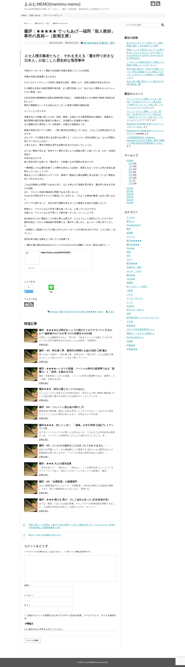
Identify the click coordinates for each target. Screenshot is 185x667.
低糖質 (129, 282)
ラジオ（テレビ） (135, 298)
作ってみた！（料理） (137, 286)
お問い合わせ (34, 15)
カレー (129, 259)
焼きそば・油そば (135, 310)
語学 (128, 314)
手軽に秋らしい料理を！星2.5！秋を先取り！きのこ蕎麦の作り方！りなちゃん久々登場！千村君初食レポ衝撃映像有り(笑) (72, 526)
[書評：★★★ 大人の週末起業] (31, 469)
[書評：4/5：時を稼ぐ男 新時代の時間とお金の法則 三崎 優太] (31, 356)
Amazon (54, 312)
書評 (61, 312)
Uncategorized (133, 225)
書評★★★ (131, 263)
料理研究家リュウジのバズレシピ (142, 317)
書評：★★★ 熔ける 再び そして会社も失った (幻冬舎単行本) (73, 499)
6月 (130, 169)
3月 (130, 178)
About (24, 15)
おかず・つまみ (134, 271)
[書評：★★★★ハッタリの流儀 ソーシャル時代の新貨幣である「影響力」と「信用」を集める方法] (31, 374)
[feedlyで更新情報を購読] (153, 3)
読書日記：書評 (107, 43)
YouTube (130, 279)
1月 (130, 183)
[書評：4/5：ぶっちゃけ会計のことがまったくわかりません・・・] (31, 451)
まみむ (111, 312)
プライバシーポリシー (52, 15)
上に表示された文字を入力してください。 (44, 629)
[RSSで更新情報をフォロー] (158, 3)
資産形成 (130, 325)
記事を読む (43, 344)
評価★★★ (131, 349)
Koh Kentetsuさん (135, 337)
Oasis (100, 312)
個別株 (129, 233)
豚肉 (128, 229)
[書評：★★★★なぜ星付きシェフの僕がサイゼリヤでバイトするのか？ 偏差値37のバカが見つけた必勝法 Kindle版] (31, 335)
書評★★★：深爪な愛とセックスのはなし (62, 389)
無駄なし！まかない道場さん (140, 333)
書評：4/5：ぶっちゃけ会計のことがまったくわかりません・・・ (75, 445)
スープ (129, 302)
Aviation (130, 306)
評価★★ (130, 345)
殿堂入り (130, 221)
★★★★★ (91, 312)
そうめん (130, 217)
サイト (27, 605)
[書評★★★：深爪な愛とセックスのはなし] (31, 394)
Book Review (71, 312)
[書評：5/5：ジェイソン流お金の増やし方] (31, 412)
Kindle (82, 312)
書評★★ (130, 275)
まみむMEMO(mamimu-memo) (52, 4)
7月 (130, 166)
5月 (130, 172)
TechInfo (130, 248)
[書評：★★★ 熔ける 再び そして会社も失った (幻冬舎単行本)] (31, 505)
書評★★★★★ (90, 43)
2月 (130, 180)
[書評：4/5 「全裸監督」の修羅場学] (31, 487)
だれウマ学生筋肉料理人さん (140, 329)
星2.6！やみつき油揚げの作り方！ (45, 535)
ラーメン (130, 236)
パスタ (129, 294)
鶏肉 (128, 252)
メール (28, 595)
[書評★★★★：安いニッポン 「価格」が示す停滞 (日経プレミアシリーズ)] (31, 430)
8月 (130, 163)
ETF (128, 256)
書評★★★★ (132, 244)
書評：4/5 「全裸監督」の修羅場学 (58, 481)
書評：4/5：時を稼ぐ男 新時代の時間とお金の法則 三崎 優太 (73, 350)
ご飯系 (129, 290)
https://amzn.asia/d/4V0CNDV (56, 252)
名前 (27, 585)
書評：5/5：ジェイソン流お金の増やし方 (61, 407)
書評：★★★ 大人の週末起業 (55, 463)
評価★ (129, 341)
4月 (130, 175)
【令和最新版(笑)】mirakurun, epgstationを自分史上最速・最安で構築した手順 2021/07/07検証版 (145, 140)
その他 (129, 321)
